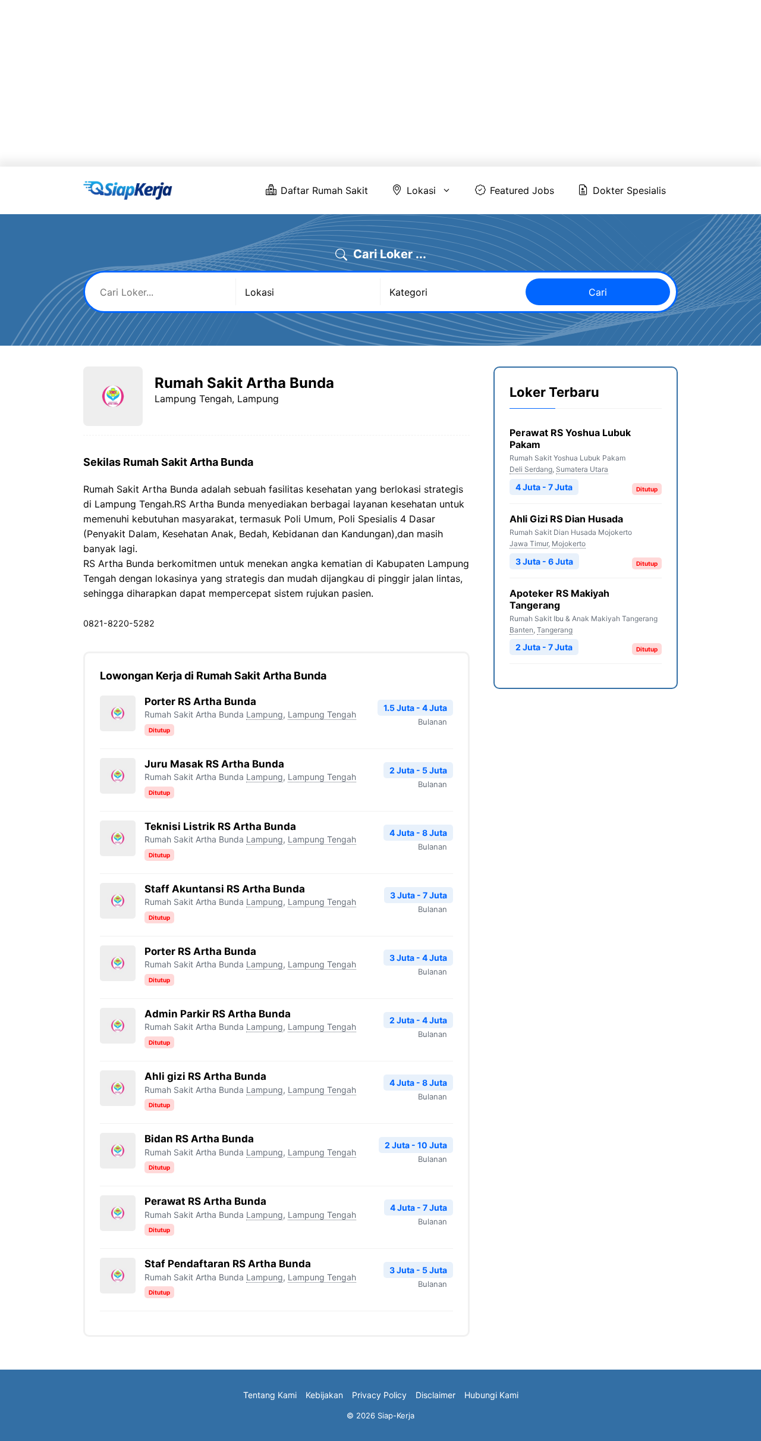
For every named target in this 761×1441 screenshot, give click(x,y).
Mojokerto (569, 543)
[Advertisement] (356, 83)
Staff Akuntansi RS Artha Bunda (224, 889)
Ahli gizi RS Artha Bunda (205, 1076)
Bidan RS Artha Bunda (199, 1139)
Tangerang (555, 629)
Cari (598, 292)
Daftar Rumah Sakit (324, 190)
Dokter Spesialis (629, 190)
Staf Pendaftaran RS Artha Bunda (227, 1264)
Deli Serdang (531, 469)
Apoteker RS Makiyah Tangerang (559, 599)
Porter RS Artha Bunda (200, 701)
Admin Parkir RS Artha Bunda (217, 1014)
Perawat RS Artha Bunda (205, 1201)
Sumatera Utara (582, 469)
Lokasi (421, 190)
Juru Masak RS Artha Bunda (214, 764)
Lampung (264, 714)
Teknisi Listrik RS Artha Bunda (220, 826)
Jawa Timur (529, 543)
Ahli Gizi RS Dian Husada (566, 519)
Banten (521, 629)
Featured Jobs (522, 190)
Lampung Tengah (322, 714)
